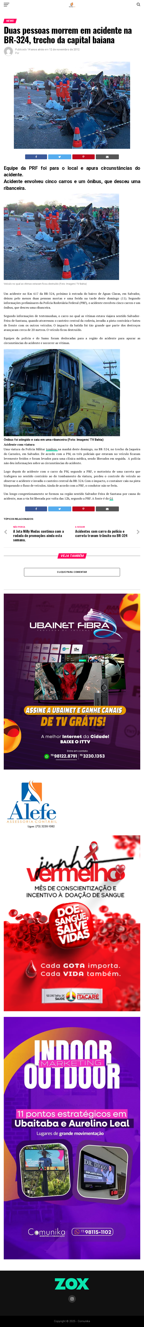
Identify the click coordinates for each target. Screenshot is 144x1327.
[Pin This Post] (83, 156)
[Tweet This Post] (59, 156)
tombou (52, 449)
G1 (111, 498)
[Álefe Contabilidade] (31, 828)
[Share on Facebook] (36, 156)
